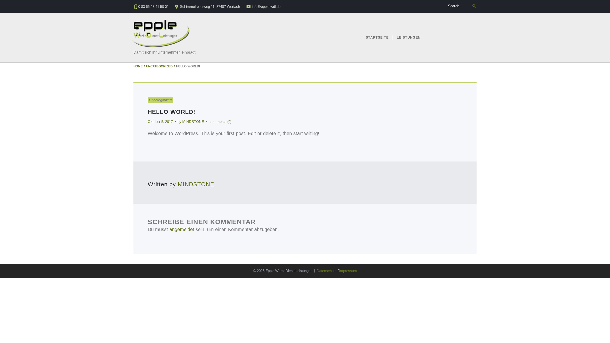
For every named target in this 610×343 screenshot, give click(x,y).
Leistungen (409, 37)
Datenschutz (326, 271)
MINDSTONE (193, 122)
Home (138, 66)
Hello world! (171, 112)
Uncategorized (159, 66)
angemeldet (181, 229)
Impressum (348, 271)
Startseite (377, 37)
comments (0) (221, 122)
